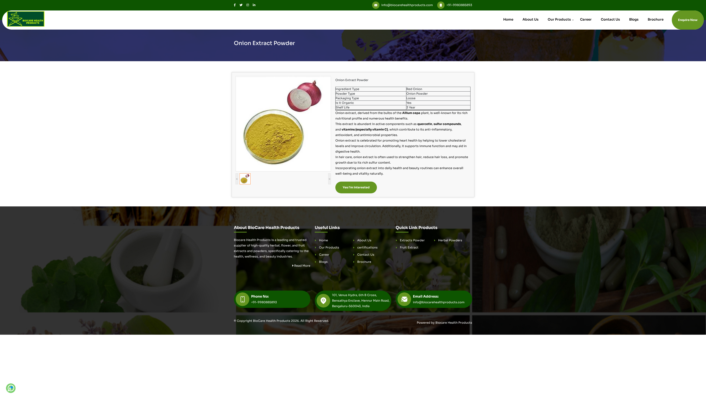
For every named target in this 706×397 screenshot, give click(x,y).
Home (508, 19)
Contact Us (610, 19)
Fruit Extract (409, 247)
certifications (367, 247)
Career (586, 19)
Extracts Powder (412, 240)
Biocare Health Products (453, 323)
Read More (301, 266)
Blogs (634, 19)
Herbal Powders (450, 240)
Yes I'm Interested (356, 187)
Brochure (656, 19)
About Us (531, 19)
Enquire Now (688, 20)
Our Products (559, 19)
